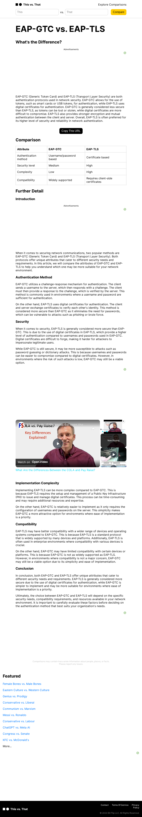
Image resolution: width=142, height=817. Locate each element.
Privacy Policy (135, 806)
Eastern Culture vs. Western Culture (26, 690)
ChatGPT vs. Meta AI (16, 727)
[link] (21, 425)
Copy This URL (71, 130)
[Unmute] (107, 431)
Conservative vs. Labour (19, 721)
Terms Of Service (120, 805)
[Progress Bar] (113, 429)
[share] (93, 428)
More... (7, 746)
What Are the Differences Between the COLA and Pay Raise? (57, 425)
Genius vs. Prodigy (15, 696)
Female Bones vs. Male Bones (22, 684)
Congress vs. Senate (16, 733)
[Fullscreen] (123, 431)
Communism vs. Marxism (19, 708)
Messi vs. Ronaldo (14, 715)
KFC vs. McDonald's (16, 740)
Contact (105, 805)
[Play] (103, 431)
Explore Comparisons (112, 4)
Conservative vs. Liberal (18, 702)
